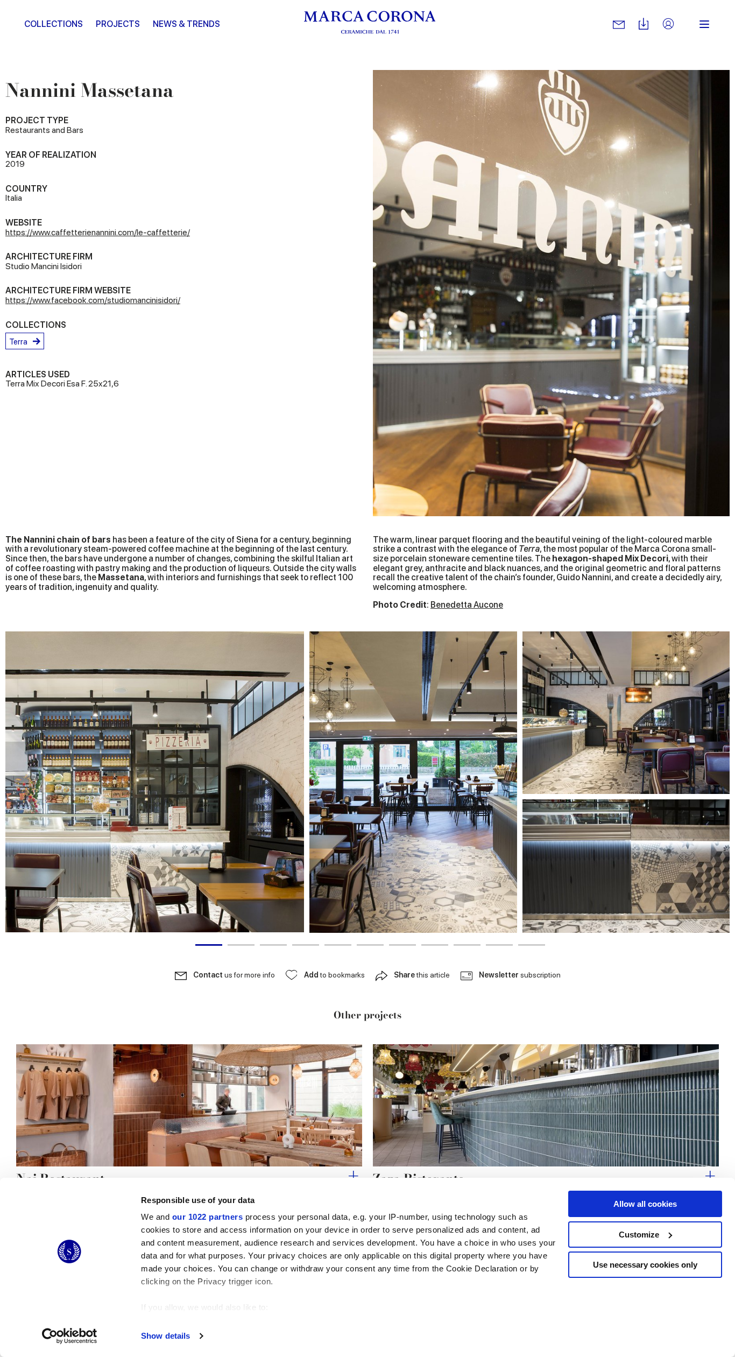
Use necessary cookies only (645, 1264)
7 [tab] (402, 945)
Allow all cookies (645, 1203)
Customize (639, 1234)
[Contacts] (619, 24)
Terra (18, 342)
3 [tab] (273, 945)
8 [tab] (434, 945)
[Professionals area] (668, 24)
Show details (165, 1335)
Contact (234, 975)
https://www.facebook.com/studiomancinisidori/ (92, 300)
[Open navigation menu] (704, 24)
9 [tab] (467, 945)
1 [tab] (208, 945)
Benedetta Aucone (466, 605)
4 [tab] (305, 945)
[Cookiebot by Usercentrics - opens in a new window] (70, 1336)
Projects (118, 24)
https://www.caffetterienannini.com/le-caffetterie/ (97, 232)
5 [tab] (337, 945)
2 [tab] (241, 945)
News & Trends (186, 24)
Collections (53, 24)
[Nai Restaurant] (189, 1105)
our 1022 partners (207, 1216)
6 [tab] (370, 945)
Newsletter (520, 975)
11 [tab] (531, 945)
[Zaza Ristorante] (546, 1105)
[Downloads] (643, 24)
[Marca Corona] (370, 24)
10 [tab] (499, 945)
